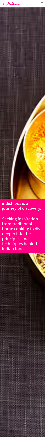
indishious (12, 3)
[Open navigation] (42, 4)
